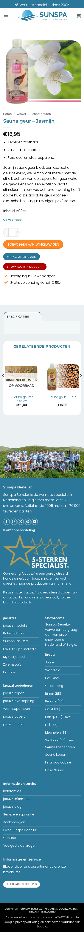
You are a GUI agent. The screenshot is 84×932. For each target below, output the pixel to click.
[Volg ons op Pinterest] (28, 522)
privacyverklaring (27, 922)
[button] (5, 15)
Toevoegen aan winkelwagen (33, 244)
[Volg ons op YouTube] (34, 522)
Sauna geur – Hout (62, 397)
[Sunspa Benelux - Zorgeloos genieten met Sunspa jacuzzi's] (42, 15)
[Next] (80, 384)
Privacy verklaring (42, 911)
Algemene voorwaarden (61, 909)
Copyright (23, 909)
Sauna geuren (41, 114)
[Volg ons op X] (20, 522)
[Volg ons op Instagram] (14, 522)
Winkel (21, 114)
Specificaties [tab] (18, 316)
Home (7, 114)
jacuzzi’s (9, 618)
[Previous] (3, 384)
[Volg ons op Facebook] (6, 522)
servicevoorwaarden (60, 922)
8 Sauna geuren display (22, 399)
